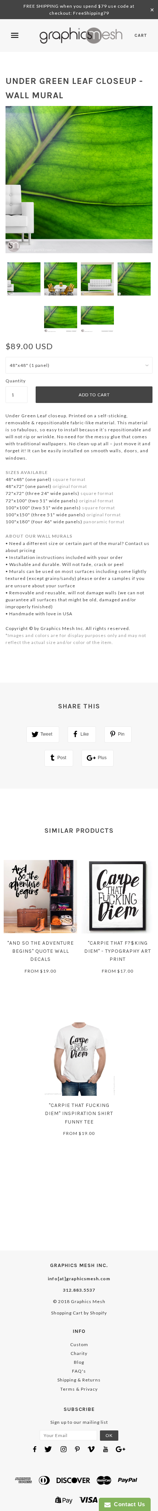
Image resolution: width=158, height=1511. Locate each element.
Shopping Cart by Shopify (79, 1313)
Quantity (16, 380)
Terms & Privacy (79, 1389)
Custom (79, 1344)
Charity (79, 1353)
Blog (79, 1362)
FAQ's (79, 1371)
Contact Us (128, 1504)
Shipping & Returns (79, 1380)
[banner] (81, 35)
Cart (140, 35)
